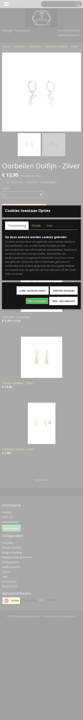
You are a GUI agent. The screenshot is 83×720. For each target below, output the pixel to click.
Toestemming (17, 225)
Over (49, 225)
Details (36, 225)
